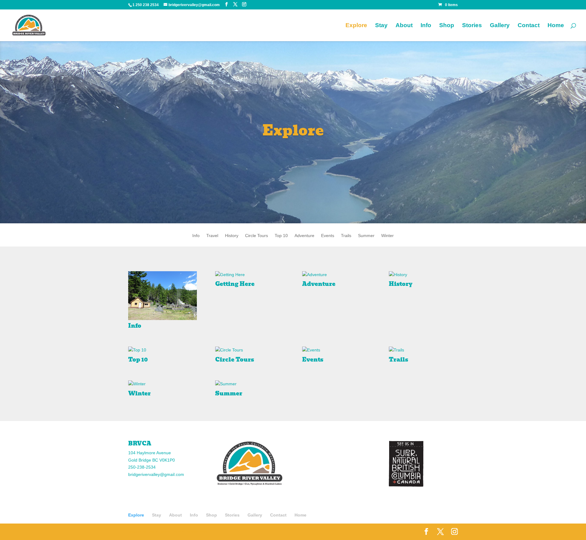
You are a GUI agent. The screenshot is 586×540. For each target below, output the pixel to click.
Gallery (500, 25)
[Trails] (423, 350)
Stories (472, 25)
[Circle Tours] (249, 350)
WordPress (199, 531)
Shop (446, 25)
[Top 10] (162, 350)
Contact (529, 25)
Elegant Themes (159, 531)
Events (327, 235)
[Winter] (162, 384)
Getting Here (235, 283)
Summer (366, 235)
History (231, 235)
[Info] (162, 295)
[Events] (336, 350)
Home (556, 25)
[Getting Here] (249, 275)
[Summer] (249, 384)
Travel (212, 235)
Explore (356, 25)
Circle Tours (256, 235)
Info (426, 25)
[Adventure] (336, 275)
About (404, 25)
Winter (387, 235)
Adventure (304, 235)
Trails (346, 235)
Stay (381, 25)
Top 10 (281, 235)
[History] (423, 275)
